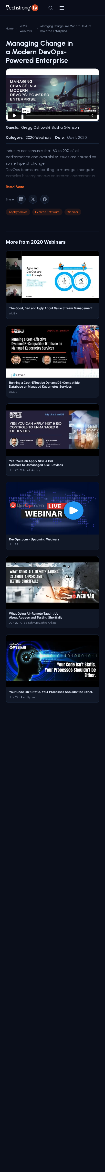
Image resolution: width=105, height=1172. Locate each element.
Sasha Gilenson (65, 127)
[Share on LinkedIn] (21, 199)
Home (10, 28)
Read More (15, 187)
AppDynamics (18, 212)
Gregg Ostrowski (35, 127)
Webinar (72, 212)
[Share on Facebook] (44, 199)
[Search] (50, 7)
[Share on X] (33, 199)
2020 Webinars (26, 28)
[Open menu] (62, 8)
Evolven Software (47, 212)
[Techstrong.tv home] (22, 7)
